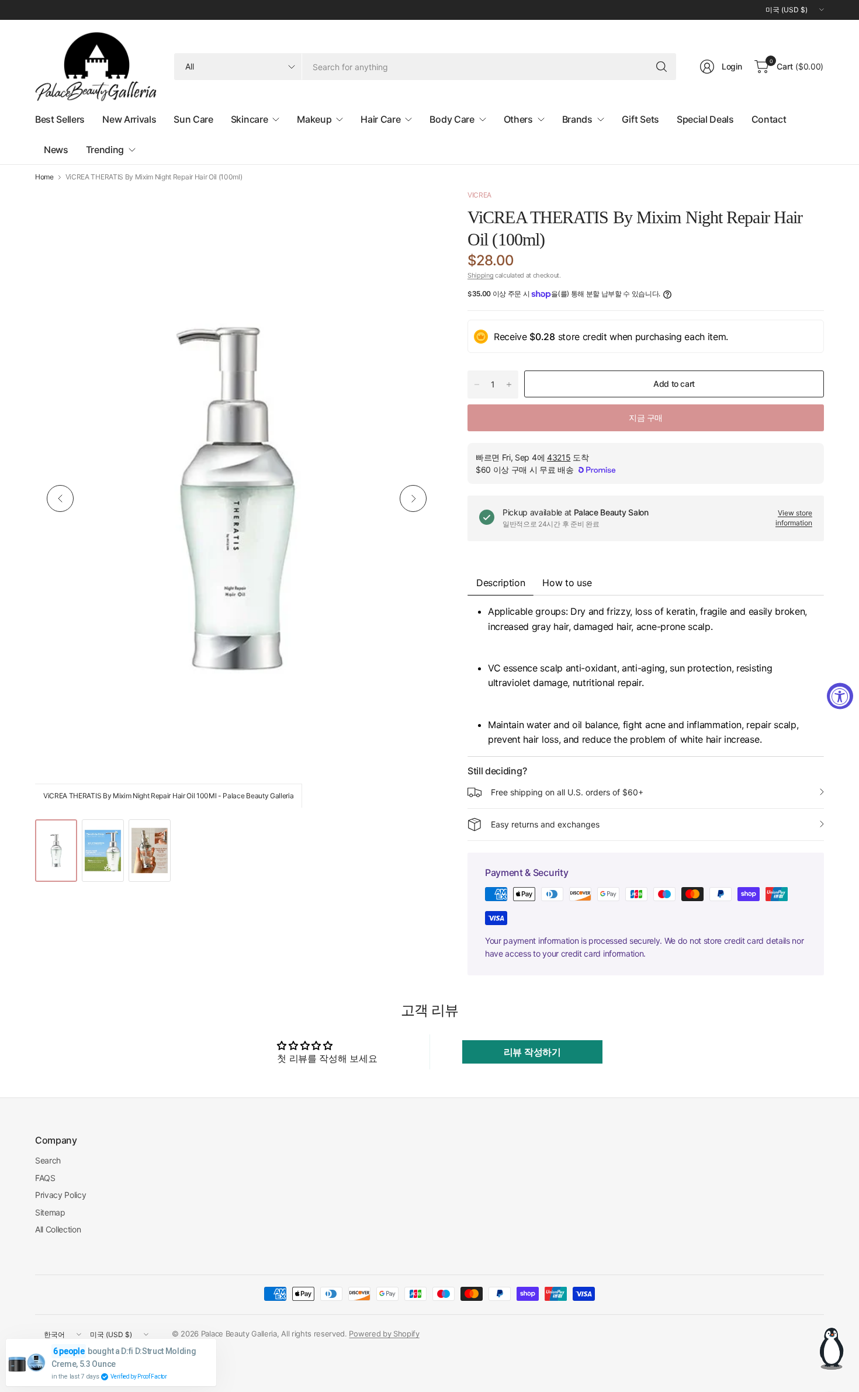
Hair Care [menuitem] (380, 119)
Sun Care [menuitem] (193, 119)
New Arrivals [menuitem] (129, 119)
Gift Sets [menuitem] (640, 119)
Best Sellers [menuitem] (60, 119)
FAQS (45, 1178)
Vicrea (479, 195)
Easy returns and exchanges (545, 824)
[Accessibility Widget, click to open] (840, 696)
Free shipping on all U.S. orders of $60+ (567, 792)
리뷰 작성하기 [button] (532, 1052)
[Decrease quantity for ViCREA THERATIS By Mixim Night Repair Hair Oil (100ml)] (477, 384)
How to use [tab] (566, 582)
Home (44, 177)
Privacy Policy (60, 1195)
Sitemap (50, 1212)
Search (48, 1160)
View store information (793, 517)
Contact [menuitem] (769, 119)
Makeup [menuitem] (314, 119)
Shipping (480, 275)
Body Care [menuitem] (452, 119)
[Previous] (60, 498)
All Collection (58, 1229)
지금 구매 (646, 418)
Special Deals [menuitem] (705, 119)
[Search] (661, 66)
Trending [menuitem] (105, 149)
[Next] (413, 498)
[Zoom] (416, 211)
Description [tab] (500, 582)
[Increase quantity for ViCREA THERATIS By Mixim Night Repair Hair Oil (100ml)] (509, 384)
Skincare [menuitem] (249, 119)
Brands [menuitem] (577, 119)
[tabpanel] (645, 676)
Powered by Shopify (384, 1333)
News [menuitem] (56, 149)
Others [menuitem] (518, 119)
